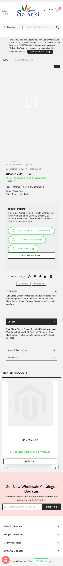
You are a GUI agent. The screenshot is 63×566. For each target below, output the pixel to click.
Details (11, 321)
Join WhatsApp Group (40, 51)
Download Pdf (38, 284)
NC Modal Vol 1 (30, 440)
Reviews (12, 357)
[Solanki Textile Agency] (28, 12)
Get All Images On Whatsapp (29, 240)
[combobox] (31, 27)
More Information (17, 350)
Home (5, 60)
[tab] (31, 321)
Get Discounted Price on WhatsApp (27, 178)
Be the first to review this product (23, 169)
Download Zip (23, 284)
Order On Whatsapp (25, 249)
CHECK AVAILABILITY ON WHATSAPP (34, 231)
